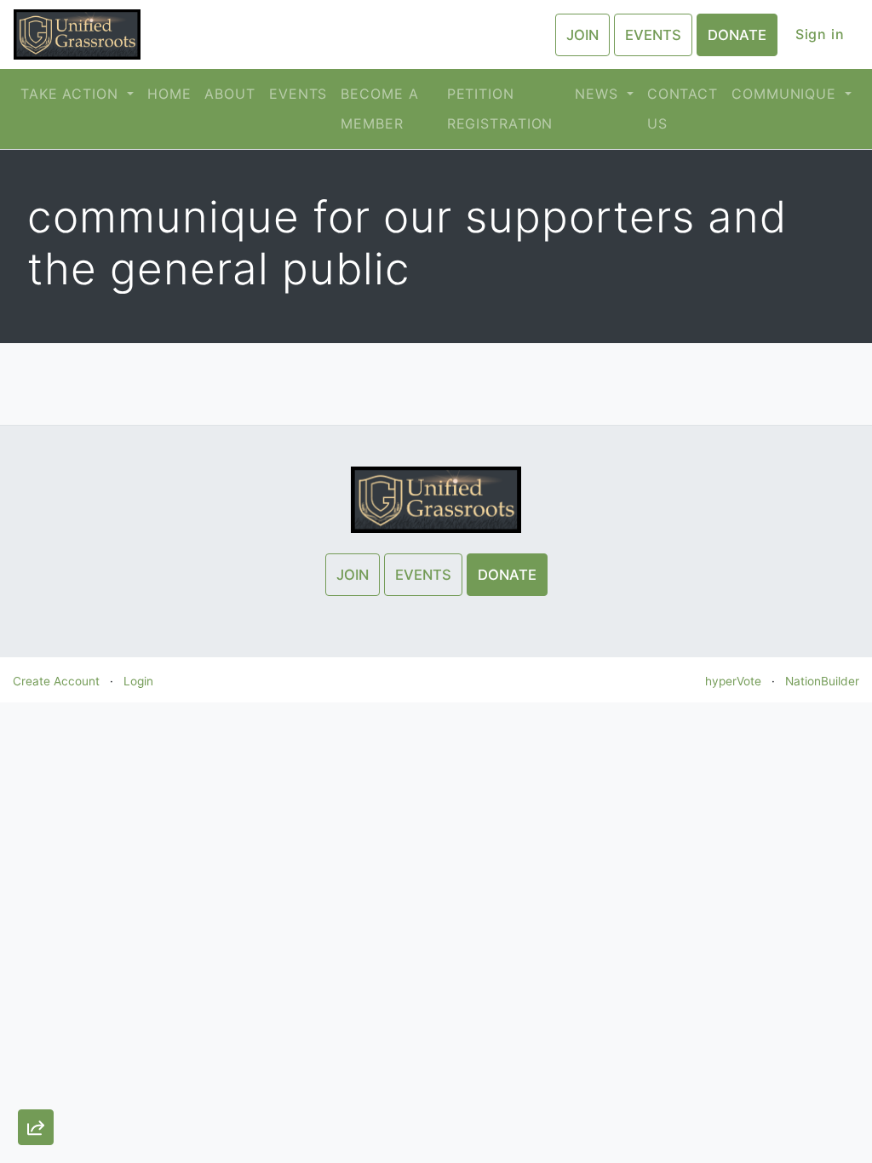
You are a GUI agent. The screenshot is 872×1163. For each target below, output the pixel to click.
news (598, 93)
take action (71, 93)
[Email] (36, 987)
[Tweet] (36, 1036)
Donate (737, 34)
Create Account (56, 681)
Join (582, 34)
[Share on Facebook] (36, 1085)
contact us (682, 108)
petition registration (500, 108)
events (298, 93)
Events (653, 34)
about (229, 93)
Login (138, 681)
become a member (379, 108)
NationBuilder (822, 681)
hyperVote (733, 681)
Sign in (820, 34)
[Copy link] (36, 937)
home (169, 93)
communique (786, 93)
